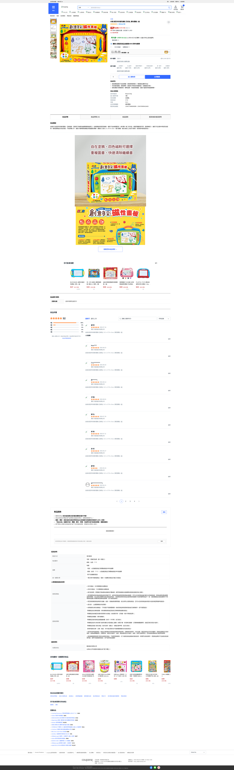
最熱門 (87, 319)
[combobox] (163, 319)
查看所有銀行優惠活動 (123, 71)
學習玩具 (69, 16)
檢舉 (162, 541)
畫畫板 (52, 704)
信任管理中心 (70, 752)
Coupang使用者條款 (52, 752)
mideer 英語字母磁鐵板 (57, 715)
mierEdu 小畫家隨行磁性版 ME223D (61, 734)
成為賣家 (182, 1)
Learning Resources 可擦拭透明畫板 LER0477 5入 (64, 713)
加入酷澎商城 (121, 752)
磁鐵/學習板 (76, 16)
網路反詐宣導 (130, 752)
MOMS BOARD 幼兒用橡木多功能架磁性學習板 (63, 718)
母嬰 (57, 16)
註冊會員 (172, 1)
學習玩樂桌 (124, 696)
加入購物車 (131, 77)
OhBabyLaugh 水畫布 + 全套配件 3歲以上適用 (63, 736)
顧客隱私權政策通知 (82, 752)
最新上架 (94, 319)
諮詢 (164, 512)
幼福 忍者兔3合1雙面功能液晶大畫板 (61, 724)
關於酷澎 (30, 752)
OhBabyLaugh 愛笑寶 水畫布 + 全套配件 (62, 743)
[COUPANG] (87, 760)
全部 (80, 7)
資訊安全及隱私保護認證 (109, 752)
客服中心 (177, 1)
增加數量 (117, 78)
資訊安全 (98, 752)
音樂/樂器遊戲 (79, 696)
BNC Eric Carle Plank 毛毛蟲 (59, 731)
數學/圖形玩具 (87, 696)
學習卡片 (104, 696)
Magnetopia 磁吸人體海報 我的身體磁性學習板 (63, 720)
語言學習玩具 (96, 696)
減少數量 (117, 76)
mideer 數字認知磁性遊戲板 (58, 738)
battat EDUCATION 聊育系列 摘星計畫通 (61, 745)
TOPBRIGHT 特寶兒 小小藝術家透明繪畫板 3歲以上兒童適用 (66, 727)
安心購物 (91, 752)
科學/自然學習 (53, 696)
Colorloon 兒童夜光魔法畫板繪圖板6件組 (62, 729)
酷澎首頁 (52, 16)
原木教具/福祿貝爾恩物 (113, 696)
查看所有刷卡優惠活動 (123, 61)
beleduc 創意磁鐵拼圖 (57, 722)
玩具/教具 (63, 16)
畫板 (56, 704)
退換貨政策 (62, 752)
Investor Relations (39, 752)
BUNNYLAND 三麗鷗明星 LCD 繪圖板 (61, 740)
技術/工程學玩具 (63, 696)
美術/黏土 (71, 696)
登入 (168, 1)
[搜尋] (169, 7)
